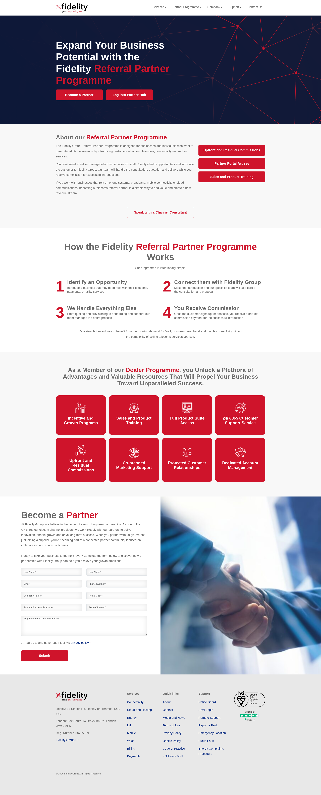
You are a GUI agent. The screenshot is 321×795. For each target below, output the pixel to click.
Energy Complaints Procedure (211, 751)
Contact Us (254, 7)
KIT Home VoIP (173, 756)
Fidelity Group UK (68, 740)
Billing (131, 748)
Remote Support (209, 717)
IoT (129, 725)
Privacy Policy (172, 733)
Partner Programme (186, 7)
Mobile (131, 733)
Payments (133, 756)
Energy (132, 717)
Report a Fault (208, 725)
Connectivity (135, 702)
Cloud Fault (206, 741)
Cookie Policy (172, 741)
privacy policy (80, 642)
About (167, 702)
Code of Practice (174, 748)
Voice (130, 741)
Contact (168, 710)
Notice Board (207, 702)
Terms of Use (171, 725)
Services (159, 7)
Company (214, 7)
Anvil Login (205, 710)
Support (234, 7)
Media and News (174, 717)
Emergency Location (212, 733)
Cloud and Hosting (139, 710)
